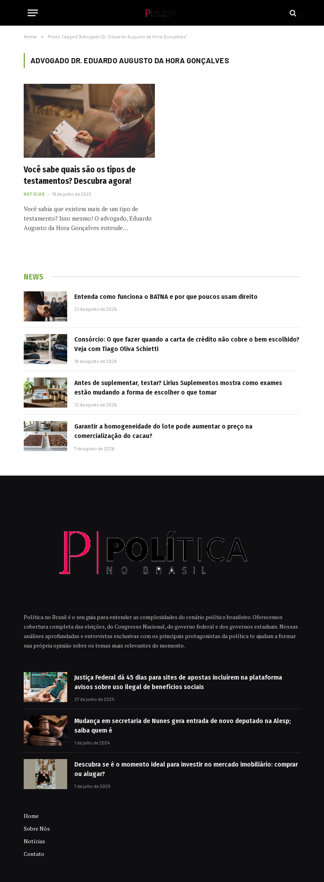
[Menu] (33, 13)
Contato (34, 853)
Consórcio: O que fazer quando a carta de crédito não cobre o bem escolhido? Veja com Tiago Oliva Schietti (187, 344)
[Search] (292, 13)
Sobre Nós (37, 828)
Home (31, 816)
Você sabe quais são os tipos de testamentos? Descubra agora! (80, 175)
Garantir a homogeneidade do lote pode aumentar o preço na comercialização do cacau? (163, 431)
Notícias (34, 193)
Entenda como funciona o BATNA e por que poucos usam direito (166, 297)
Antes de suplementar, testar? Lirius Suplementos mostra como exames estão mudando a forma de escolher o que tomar (178, 388)
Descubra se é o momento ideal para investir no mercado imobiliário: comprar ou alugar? (186, 769)
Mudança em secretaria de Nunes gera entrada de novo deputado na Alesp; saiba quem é (182, 726)
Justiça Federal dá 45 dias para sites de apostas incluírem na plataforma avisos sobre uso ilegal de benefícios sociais (178, 682)
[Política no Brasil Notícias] (162, 13)
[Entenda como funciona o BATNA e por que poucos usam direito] (45, 306)
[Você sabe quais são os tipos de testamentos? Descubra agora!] (89, 121)
